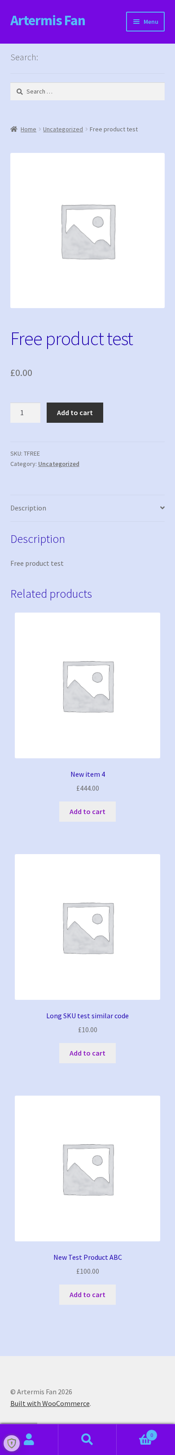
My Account (29, 1439)
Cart (135, 1431)
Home (28, 129)
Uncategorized (63, 129)
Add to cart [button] (87, 811)
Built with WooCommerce (50, 1403)
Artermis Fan (47, 20)
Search (87, 1439)
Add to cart (75, 412)
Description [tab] (28, 507)
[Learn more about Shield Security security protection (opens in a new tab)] (11, 1443)
